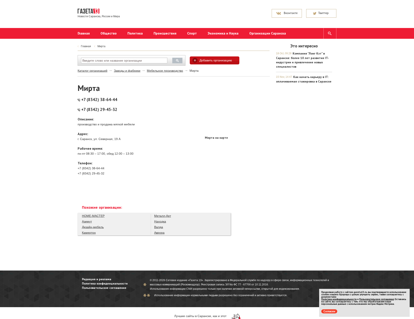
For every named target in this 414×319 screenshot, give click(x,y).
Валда (158, 227)
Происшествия (165, 33)
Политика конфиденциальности (105, 283)
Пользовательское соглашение (104, 288)
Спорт (192, 33)
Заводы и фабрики (127, 70)
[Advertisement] (237, 106)
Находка (160, 221)
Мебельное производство (165, 70)
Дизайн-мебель (93, 227)
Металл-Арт (162, 216)
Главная (84, 33)
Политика (135, 33)
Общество (108, 33)
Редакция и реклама (96, 279)
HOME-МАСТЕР (93, 216)
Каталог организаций (92, 70)
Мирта (101, 46)
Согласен (329, 311)
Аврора (159, 232)
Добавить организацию (215, 60)
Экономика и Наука (223, 33)
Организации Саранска (267, 33)
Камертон (89, 232)
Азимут (87, 221)
